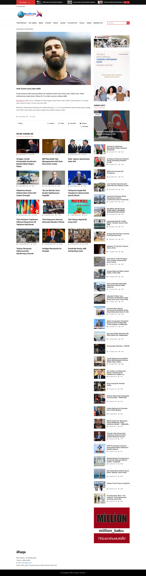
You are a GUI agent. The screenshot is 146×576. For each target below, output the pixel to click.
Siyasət (48, 23)
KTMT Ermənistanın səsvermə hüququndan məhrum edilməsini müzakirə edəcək (117, 447)
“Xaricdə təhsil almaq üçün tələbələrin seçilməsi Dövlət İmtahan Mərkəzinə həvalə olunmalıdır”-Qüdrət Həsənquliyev (118, 435)
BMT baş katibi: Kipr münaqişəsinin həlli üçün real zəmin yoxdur (52, 161)
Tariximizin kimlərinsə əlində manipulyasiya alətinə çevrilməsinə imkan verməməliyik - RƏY (118, 198)
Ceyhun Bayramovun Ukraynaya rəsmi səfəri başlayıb (117, 409)
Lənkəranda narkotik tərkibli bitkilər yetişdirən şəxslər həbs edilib (117, 223)
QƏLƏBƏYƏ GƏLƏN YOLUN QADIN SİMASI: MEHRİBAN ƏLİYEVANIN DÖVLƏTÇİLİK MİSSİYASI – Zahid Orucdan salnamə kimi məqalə (116, 210)
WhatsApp (85, 126)
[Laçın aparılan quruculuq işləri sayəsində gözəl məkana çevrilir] (69, 2)
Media (41, 23)
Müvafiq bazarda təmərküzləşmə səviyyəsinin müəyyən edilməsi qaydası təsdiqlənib (118, 460)
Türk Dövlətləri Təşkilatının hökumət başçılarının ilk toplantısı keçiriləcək (27, 222)
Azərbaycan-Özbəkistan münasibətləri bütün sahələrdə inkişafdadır (117, 148)
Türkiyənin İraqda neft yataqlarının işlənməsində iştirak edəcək (78, 192)
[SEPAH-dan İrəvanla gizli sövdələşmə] (39, 2)
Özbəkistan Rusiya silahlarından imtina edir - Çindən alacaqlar (26, 192)
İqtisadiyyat (72, 23)
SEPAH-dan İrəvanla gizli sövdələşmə (115, 172)
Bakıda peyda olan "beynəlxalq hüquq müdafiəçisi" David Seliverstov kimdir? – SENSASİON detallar (118, 422)
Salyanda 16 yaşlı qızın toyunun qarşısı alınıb (117, 247)
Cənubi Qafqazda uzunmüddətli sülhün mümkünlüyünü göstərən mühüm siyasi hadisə (117, 360)
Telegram (84, 123)
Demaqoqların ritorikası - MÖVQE (118, 346)
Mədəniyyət (98, 23)
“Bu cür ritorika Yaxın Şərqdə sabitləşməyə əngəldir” (51, 192)
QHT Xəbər (33, 23)
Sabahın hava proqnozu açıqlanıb (118, 483)
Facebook (51, 123)
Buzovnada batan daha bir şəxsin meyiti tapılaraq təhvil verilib (118, 471)
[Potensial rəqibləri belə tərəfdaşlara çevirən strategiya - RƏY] (100, 2)
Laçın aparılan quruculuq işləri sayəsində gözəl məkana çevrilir (118, 184)
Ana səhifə (20, 29)
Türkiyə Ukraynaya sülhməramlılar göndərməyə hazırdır (25, 251)
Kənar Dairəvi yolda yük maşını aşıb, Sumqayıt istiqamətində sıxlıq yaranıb (117, 260)
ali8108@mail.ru (26, 563)
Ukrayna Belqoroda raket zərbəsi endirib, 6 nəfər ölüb (118, 272)
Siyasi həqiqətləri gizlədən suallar (116, 384)
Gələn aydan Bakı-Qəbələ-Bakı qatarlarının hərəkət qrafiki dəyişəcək (117, 285)
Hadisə (63, 23)
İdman (89, 23)
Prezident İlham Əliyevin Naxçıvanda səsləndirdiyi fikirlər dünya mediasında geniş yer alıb (118, 310)
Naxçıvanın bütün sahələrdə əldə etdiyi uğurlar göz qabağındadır (118, 334)
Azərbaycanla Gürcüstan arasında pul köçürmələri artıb (118, 234)
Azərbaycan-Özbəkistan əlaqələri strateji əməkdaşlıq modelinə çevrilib (118, 160)
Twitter (62, 123)
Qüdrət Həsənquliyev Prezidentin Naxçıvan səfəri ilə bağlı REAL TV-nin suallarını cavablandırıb (117, 322)
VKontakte (73, 123)
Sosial (82, 23)
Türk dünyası (21, 23)
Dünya (55, 23)
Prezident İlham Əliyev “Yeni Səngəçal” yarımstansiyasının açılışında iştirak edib (117, 497)
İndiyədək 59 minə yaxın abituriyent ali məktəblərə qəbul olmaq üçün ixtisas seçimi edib (117, 297)
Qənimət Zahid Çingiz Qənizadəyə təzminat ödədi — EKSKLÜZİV (118, 396)
